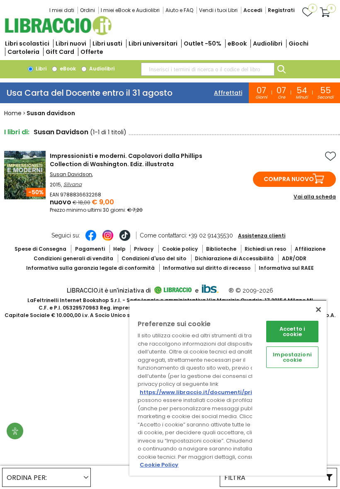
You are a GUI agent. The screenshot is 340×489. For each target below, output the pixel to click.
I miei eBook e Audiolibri (130, 10)
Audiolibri (267, 43)
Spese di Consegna (40, 248)
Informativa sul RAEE (286, 267)
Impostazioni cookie (292, 357)
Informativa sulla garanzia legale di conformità (90, 267)
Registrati (281, 10)
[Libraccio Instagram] (108, 239)
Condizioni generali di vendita (73, 258)
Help (119, 248)
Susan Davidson (71, 174)
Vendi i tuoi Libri (218, 10)
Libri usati (107, 43)
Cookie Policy (159, 465)
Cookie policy (180, 248)
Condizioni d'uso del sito (153, 258)
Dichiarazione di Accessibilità (234, 258)
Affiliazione (310, 248)
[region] (228, 388)
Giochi (298, 43)
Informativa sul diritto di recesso (206, 267)
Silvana (72, 184)
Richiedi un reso (265, 248)
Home (13, 113)
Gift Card (60, 52)
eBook (237, 43)
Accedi (252, 10)
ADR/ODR (294, 258)
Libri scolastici (27, 43)
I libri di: (16, 132)
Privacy (143, 248)
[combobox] (207, 69)
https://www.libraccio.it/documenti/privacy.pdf (209, 392)
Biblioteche (221, 248)
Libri (40, 68)
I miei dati (61, 10)
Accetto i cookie (292, 331)
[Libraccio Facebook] (91, 239)
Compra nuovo (289, 179)
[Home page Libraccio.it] (58, 33)
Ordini (87, 10)
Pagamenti (90, 248)
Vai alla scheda (315, 196)
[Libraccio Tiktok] (125, 239)
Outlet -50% (202, 43)
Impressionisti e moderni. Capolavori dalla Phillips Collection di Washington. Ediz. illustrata (126, 160)
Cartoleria (23, 52)
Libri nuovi (71, 43)
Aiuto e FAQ (179, 10)
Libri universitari (153, 43)
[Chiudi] (318, 309)
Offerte (91, 52)
